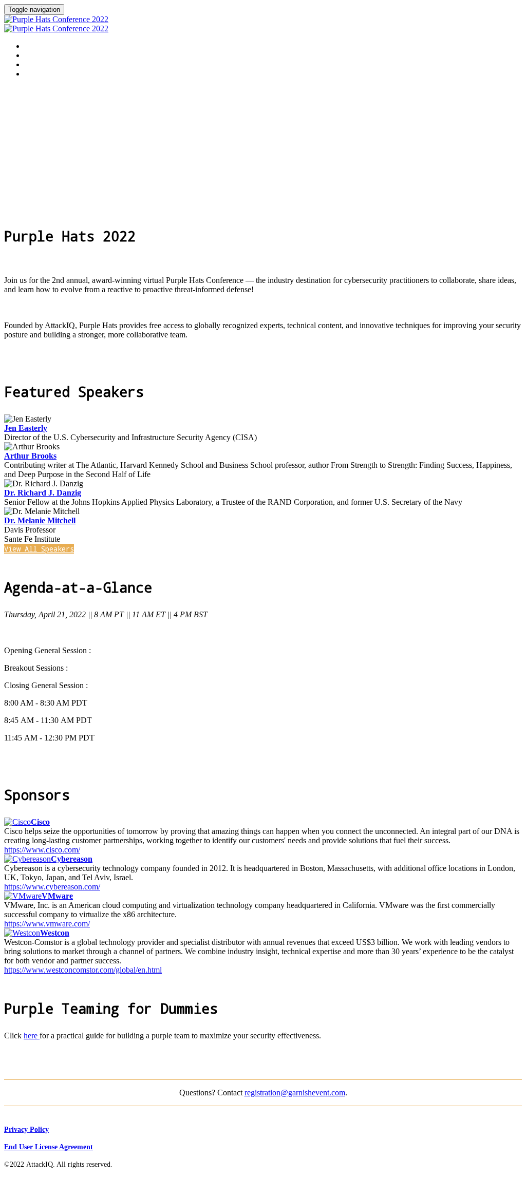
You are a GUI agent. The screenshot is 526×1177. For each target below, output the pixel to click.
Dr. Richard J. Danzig (42, 492)
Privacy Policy (26, 1129)
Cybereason (71, 859)
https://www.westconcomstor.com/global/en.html (83, 969)
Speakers (41, 64)
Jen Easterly (25, 428)
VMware (57, 895)
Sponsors (41, 74)
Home (33, 46)
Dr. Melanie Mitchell (40, 520)
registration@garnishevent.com (295, 1092)
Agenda (37, 55)
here (32, 1035)
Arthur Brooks (30, 455)
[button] (39, 549)
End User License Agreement (48, 1147)
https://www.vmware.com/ (47, 923)
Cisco (40, 822)
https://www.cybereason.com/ (52, 886)
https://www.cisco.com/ (42, 849)
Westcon (54, 932)
